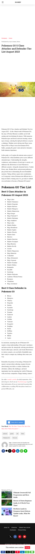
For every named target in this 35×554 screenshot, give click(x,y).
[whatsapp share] (21, 451)
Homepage (4, 38)
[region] (17, 67)
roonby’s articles (12, 379)
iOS (17, 433)
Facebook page (22, 382)
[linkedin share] (17, 451)
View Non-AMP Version (23, 544)
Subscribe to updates (17, 422)
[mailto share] (10, 451)
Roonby (18, 2)
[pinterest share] (14, 451)
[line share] (25, 451)
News (18, 41)
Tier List (15, 438)
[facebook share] (3, 451)
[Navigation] (2, 2)
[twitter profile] (10, 536)
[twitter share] (6, 451)
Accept (27, 547)
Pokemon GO (6, 438)
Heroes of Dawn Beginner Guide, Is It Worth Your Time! (22, 503)
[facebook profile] (15, 536)
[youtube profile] (24, 536)
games (11, 433)
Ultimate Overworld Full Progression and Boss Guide (22, 495)
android (5, 433)
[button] (3, 552)
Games (10, 38)
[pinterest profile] (20, 536)
